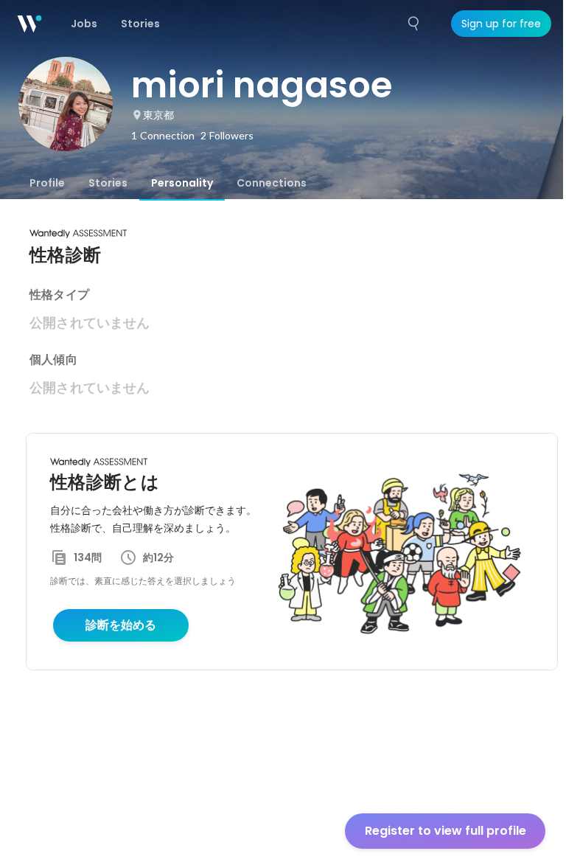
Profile (47, 183)
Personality (182, 183)
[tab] (47, 183)
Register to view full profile (445, 830)
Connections (272, 183)
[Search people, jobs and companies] (414, 23)
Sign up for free (501, 23)
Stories (107, 183)
